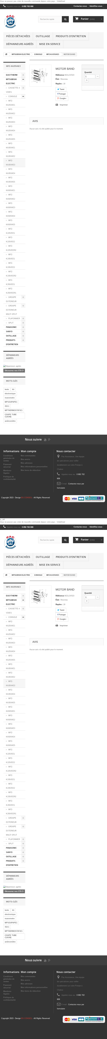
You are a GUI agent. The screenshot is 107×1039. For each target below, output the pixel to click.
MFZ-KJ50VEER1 (11, 291)
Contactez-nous (80, 6)
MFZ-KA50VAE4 (10, 214)
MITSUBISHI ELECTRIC (11, 81)
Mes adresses (26, 463)
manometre (9, 398)
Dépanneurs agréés (19, 44)
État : (58, 79)
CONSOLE (12, 96)
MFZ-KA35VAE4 (10, 171)
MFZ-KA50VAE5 (10, 222)
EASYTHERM (11, 75)
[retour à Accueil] (6, 54)
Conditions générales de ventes (8, 458)
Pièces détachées (18, 36)
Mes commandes (28, 456)
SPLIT (11, 323)
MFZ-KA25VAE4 (10, 128)
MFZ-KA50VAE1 (10, 188)
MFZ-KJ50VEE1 (10, 282)
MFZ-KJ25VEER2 (11, 248)
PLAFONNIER (14, 318)
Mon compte (28, 451)
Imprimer (64, 105)
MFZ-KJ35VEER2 (11, 274)
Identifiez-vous (96, 6)
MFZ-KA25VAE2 (10, 111)
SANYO (9, 331)
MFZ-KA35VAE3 (10, 162)
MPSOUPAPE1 (11, 402)
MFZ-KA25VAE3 (10, 120)
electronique (10, 393)
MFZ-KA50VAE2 (10, 197)
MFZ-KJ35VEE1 (10, 256)
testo (7, 389)
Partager (62, 94)
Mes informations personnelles (34, 467)
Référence (60, 75)
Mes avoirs (25, 459)
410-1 (7, 406)
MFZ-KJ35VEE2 (10, 265)
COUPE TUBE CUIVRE (11, 415)
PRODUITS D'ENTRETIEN (71, 36)
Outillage (43, 36)
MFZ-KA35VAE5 (10, 180)
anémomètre (10, 421)
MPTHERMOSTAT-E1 (13, 410)
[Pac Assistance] (18, 22)
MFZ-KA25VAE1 (10, 103)
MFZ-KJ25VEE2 (10, 239)
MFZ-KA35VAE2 (10, 154)
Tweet (61, 89)
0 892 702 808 (27, 6)
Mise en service (49, 44)
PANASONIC (11, 327)
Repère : (59, 84)
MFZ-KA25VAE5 (10, 137)
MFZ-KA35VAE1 (10, 145)
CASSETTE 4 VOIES (13, 90)
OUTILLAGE (11, 336)
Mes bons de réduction (31, 470)
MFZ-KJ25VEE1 (10, 231)
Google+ (62, 98)
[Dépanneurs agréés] (14, 366)
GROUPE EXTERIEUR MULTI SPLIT (11, 310)
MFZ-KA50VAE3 (10, 205)
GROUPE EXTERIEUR (11, 299)
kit (13, 389)
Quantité (88, 72)
